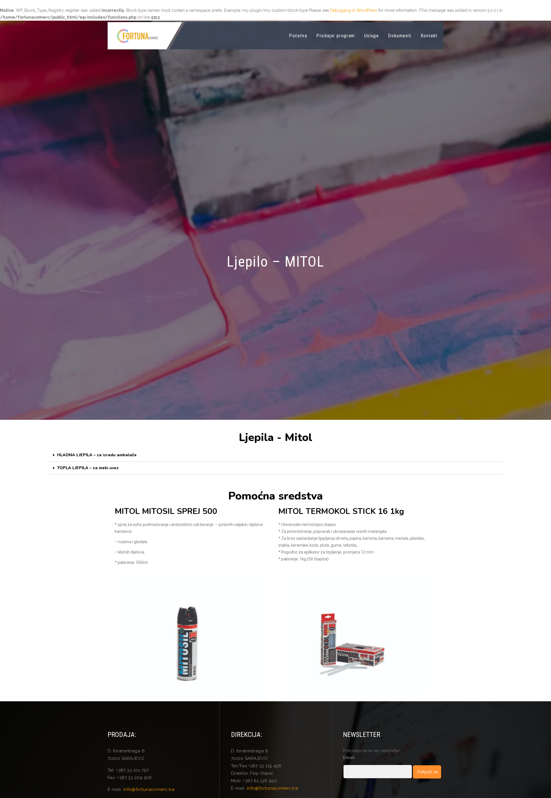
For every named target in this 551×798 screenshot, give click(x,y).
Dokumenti (399, 35)
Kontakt (429, 35)
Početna (298, 35)
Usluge (371, 35)
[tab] (275, 455)
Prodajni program (335, 35)
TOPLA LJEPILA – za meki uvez (88, 468)
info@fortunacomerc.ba (148, 789)
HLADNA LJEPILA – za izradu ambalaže (97, 455)
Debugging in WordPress (353, 10)
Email (349, 757)
